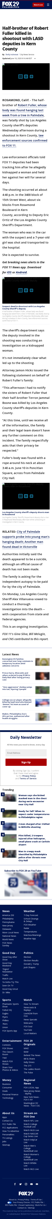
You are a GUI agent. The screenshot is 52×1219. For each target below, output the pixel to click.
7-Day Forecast (31, 915)
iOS (9, 272)
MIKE (26, 1048)
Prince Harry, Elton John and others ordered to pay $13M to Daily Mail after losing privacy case (16, 676)
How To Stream (31, 1004)
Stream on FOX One (30, 1114)
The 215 (27, 1065)
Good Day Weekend (7, 964)
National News (9, 936)
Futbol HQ (7, 1010)
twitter (20, 1184)
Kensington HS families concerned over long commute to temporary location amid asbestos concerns (17, 662)
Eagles (5, 1013)
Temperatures (30, 931)
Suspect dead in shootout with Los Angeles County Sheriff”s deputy (23, 307)
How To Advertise (10, 1131)
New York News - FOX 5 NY (32, 1098)
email (37, 1184)
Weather (29, 911)
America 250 (8, 915)
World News (8, 939)
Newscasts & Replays (30, 1008)
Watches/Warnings (32, 935)
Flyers (5, 1017)
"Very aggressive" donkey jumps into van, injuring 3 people (17, 688)
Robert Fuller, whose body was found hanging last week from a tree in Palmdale (24, 110)
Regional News (29, 1081)
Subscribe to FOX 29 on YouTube (22, 870)
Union (5, 1027)
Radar (26, 928)
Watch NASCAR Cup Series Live (31, 1135)
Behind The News (32, 1055)
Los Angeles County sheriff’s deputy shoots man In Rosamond (25, 513)
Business (6, 1084)
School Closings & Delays (31, 920)
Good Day (8, 953)
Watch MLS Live (31, 1169)
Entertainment (12, 1040)
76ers (5, 1023)
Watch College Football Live (30, 1125)
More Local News (10, 932)
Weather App (30, 938)
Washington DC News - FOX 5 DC (32, 1104)
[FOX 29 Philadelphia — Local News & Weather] (10, 4)
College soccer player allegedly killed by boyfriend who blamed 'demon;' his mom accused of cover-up (16, 703)
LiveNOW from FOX (31, 1014)
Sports (6, 1000)
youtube (31, 1184)
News (6, 911)
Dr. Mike (6, 992)
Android (21, 272)
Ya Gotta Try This (10, 982)
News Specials (30, 1019)
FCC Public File (9, 1124)
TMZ (4, 1057)
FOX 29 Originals (29, 1042)
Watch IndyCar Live (30, 1141)
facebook (15, 1184)
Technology (7, 1098)
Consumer (7, 1087)
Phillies (5, 1020)
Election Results (31, 960)
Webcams (28, 1023)
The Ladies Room (32, 1069)
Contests (6, 1044)
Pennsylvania (8, 922)
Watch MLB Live (31, 1130)
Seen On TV (7, 985)
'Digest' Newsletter (7, 970)
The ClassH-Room (8, 1053)
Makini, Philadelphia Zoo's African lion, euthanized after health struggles (16, 716)
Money (6, 1080)
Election (27, 957)
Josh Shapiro (29, 967)
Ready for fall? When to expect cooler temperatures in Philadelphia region (34, 814)
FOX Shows (7, 1048)
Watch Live (38, 5)
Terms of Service (27, 778)
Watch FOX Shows (7, 1062)
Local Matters (30, 1033)
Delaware (6, 929)
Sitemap (6, 1144)
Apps (4, 1117)
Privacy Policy (29, 775)
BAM (26, 1051)
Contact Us (7, 1120)
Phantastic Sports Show (10, 1005)
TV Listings (7, 1138)
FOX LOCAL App (31, 1087)
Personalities (8, 1134)
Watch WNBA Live (30, 1164)
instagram (26, 1184)
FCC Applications (10, 1127)
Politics (28, 953)
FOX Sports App (9, 1030)
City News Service (27, 54)
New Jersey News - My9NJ (32, 1092)
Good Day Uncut (10, 989)
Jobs (4, 1141)
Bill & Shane (29, 1058)
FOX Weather (30, 924)
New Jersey (7, 925)
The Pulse (28, 1072)
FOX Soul (28, 1026)
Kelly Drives (29, 1062)
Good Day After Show (9, 958)
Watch (28, 1000)
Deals (5, 1091)
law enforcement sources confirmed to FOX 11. (24, 140)
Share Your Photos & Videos (10, 1068)
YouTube (28, 1030)
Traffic (5, 975)
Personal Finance (10, 1094)
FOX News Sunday (7, 944)
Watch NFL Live (31, 1120)
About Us (8, 1113)
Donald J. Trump (31, 964)
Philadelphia (7, 918)
